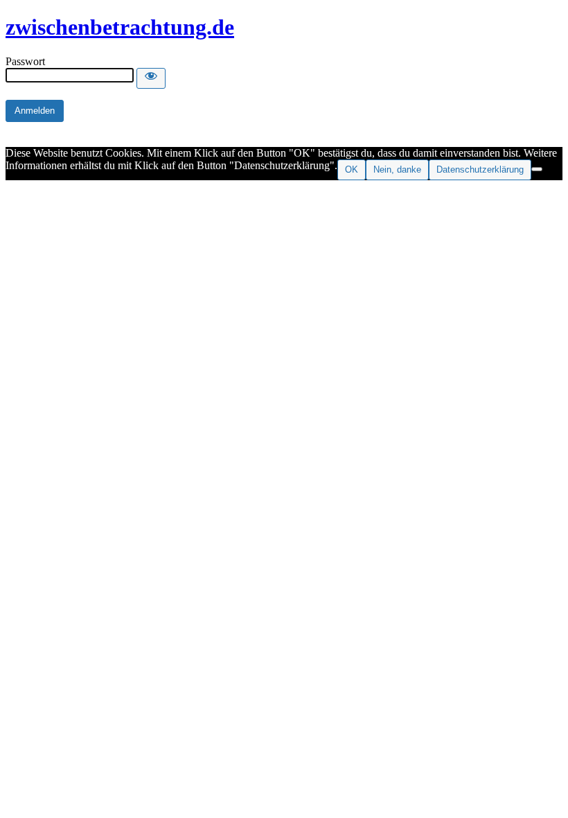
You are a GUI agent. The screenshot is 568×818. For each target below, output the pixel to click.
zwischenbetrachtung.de (120, 27)
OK (351, 169)
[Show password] (151, 78)
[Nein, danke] (536, 169)
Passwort (25, 61)
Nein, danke (397, 169)
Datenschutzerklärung (480, 169)
